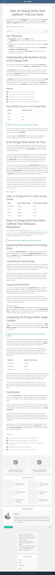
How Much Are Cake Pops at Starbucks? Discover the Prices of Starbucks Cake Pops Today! (25, 443)
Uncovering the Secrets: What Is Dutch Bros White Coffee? (22, 99)
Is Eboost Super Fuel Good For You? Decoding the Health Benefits (24, 101)
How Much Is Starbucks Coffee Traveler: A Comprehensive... (20, 501)
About (20, 562)
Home (20, 559)
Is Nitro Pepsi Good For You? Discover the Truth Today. (21, 97)
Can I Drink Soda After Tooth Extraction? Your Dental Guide (22, 449)
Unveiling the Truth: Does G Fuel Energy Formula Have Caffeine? (23, 440)
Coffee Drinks (27, 8)
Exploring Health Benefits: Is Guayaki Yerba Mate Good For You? (23, 438)
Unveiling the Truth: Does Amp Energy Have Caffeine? (44, 493)
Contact (20, 568)
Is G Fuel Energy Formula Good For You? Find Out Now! (20, 493)
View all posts (8, 527)
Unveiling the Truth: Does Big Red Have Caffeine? (19, 447)
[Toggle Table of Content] (45, 31)
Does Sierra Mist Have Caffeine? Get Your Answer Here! (21, 92)
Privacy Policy (21, 565)
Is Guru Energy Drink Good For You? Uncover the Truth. (21, 94)
